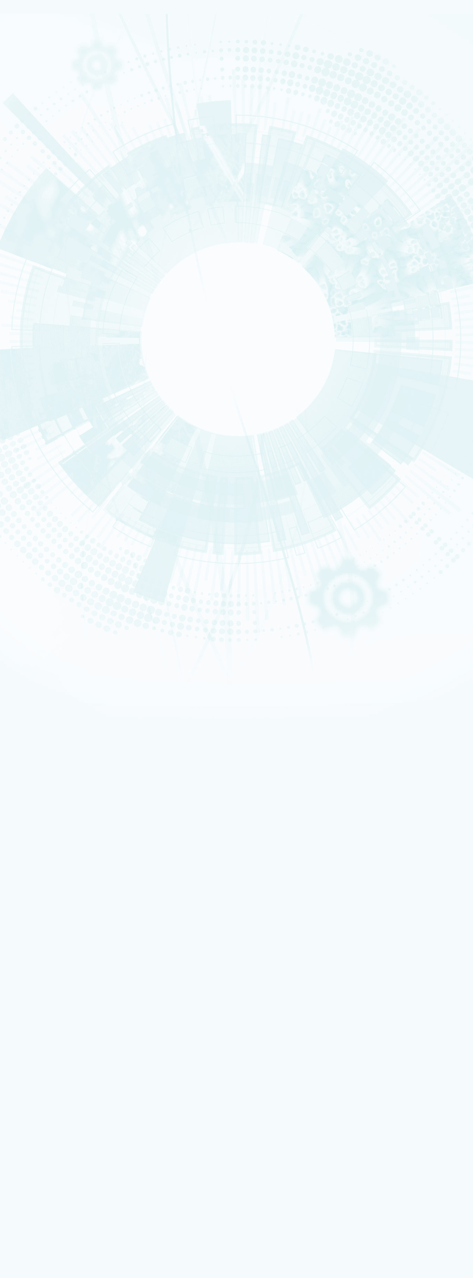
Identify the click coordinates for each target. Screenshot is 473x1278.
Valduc (38, 1115)
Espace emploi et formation (57, 1022)
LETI (29, 290)
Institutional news (45, 242)
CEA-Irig (33, 761)
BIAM (129, 1239)
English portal (44, 1050)
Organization (38, 132)
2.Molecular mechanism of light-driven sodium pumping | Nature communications (107, 687)
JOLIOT (31, 308)
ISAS (30, 268)
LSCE (30, 312)
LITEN (30, 281)
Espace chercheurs (49, 1026)
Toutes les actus (46, 1153)
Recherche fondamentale (42, 93)
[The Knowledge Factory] (72, 48)
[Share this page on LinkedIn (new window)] (60, 373)
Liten (49, 1197)
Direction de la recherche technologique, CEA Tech (78, 1073)
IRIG (49, 1262)
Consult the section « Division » (33, 158)
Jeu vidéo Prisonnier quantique (60, 1143)
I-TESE (30, 276)
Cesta (37, 1111)
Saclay (38, 1087)
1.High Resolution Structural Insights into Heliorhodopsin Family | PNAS (98, 681)
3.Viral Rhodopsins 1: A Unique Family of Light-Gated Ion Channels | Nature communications (118, 692)
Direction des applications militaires (65, 1064)
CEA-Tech (33, 89)
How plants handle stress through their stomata (69, 855)
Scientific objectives (47, 124)
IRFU (49, 1257)
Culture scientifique (38, 1129)
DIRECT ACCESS (34, 1007)
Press (37, 1017)
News (25, 99)
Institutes (34, 148)
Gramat (39, 1120)
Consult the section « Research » (35, 209)
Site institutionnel (222, 971)
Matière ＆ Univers (37, 182)
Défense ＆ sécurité (38, 164)
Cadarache (41, 1097)
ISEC (30, 272)
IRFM (49, 1253)
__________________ (49, 1045)
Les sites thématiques (40, 1054)
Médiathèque (44, 1139)
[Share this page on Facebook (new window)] (61, 354)
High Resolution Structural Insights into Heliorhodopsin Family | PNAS (67, 488)
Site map (27, 916)
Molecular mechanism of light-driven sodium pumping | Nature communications (76, 493)
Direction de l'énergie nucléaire (61, 1068)
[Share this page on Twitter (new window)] (58, 364)
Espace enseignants (50, 1031)
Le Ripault (41, 1124)
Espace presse (45, 1158)
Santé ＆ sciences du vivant (43, 187)
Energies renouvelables (41, 173)
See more (16, 870)
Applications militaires (40, 80)
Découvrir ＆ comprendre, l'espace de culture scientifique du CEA (92, 1134)
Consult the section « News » (31, 252)
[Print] (25, 335)
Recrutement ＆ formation (42, 71)
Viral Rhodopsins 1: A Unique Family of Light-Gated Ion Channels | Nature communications (85, 498)
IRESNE (31, 263)
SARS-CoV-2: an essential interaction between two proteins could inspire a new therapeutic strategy (120, 804)
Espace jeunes (45, 1036)
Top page (12, 778)
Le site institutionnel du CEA (58, 1059)
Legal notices (31, 906)
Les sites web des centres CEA (49, 1082)
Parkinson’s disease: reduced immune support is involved (76, 842)
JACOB (31, 303)
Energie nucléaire (37, 84)
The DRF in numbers (45, 140)
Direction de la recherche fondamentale (69, 1078)
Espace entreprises (49, 1040)
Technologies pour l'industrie (44, 178)
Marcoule (40, 1092)
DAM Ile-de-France (49, 1106)
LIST (29, 294)
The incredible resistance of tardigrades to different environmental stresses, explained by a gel (117, 817)
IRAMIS (49, 1248)
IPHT (49, 1243)
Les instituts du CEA (38, 1169)
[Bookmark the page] (39, 344)
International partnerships (56, 199)
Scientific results (44, 234)
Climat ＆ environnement (41, 191)
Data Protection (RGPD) (43, 911)
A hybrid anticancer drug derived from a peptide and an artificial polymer (91, 830)
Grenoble (40, 1101)
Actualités (28, 1148)
